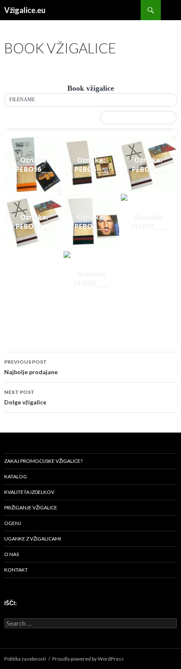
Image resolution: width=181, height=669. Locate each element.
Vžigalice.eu (24, 10)
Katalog (15, 476)
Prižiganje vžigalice (30, 507)
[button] (91, 100)
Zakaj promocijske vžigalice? (43, 461)
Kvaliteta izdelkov (29, 492)
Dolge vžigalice (25, 397)
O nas (11, 554)
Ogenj (12, 523)
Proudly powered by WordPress (88, 659)
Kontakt (16, 570)
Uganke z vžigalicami (32, 538)
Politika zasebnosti (25, 659)
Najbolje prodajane (31, 367)
